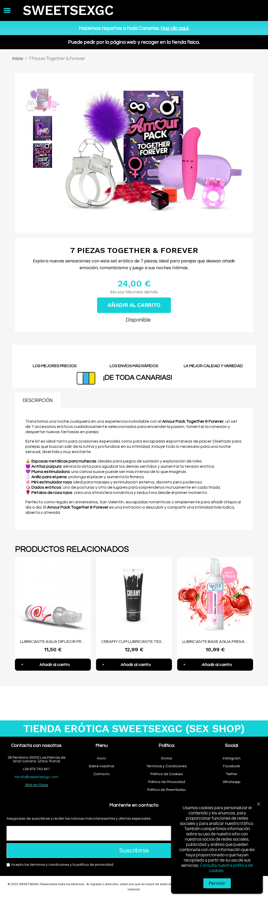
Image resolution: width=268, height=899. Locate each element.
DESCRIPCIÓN (38, 400)
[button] (68, 156)
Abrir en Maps (36, 785)
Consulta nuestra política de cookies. (226, 868)
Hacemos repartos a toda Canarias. (134, 28)
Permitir (217, 883)
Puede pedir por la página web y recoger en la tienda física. (134, 42)
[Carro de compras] (253, 10)
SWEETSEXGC (68, 10)
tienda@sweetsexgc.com (36, 777)
